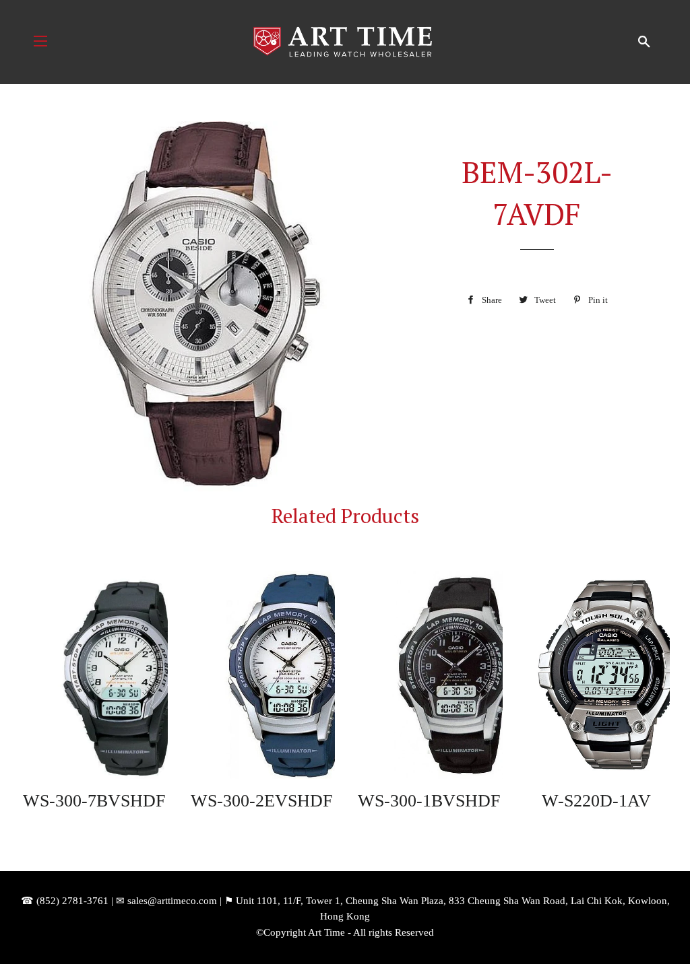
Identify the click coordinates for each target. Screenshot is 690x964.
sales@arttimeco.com (172, 900)
